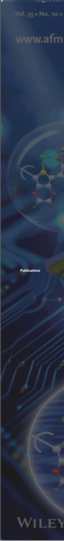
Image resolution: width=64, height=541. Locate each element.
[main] (30, 270)
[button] (63, 1)
